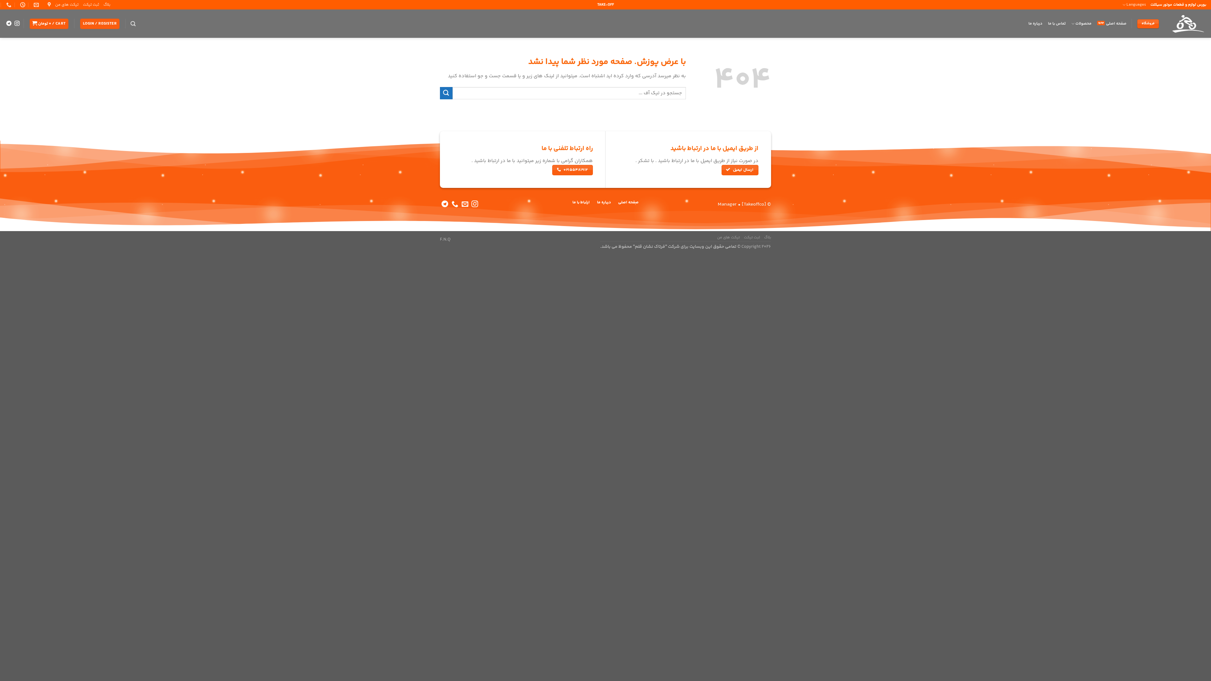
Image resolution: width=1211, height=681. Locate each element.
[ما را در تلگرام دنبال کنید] (8, 23)
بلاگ (106, 5)
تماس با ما (1057, 23)
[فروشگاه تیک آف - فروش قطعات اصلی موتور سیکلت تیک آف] (1187, 23)
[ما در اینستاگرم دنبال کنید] (17, 23)
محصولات (1083, 23)
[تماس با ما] (455, 204)
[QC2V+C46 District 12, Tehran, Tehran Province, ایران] (48, 4)
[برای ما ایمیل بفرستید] (465, 204)
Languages (1136, 5)
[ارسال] (446, 93)
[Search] (133, 24)
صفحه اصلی (1116, 23)
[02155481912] (8, 4)
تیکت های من (67, 5)
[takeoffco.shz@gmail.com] (35, 4)
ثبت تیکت (91, 5)
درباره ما (1035, 23)
